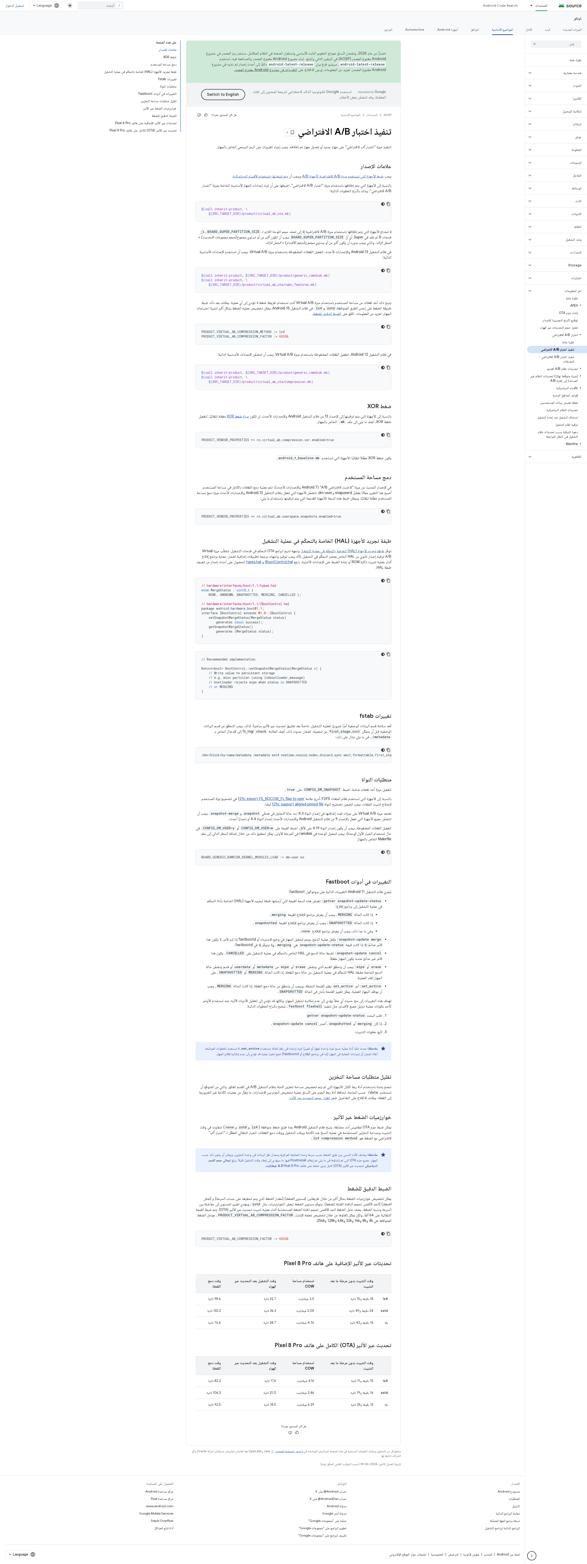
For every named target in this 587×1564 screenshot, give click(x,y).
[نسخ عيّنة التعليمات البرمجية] (388, 204)
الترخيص (453, 1554)
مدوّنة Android (336, 1506)
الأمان (529, 29)
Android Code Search (500, 5)
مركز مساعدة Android (159, 1491)
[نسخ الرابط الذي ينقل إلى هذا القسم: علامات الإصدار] (356, 166)
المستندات (541, 5)
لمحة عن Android (508, 1554)
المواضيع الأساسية (502, 29)
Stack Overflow (162, 1521)
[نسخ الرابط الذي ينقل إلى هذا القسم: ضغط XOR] (362, 406)
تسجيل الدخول (15, 5)
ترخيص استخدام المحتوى (289, 1451)
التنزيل (516, 1506)
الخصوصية (437, 1554)
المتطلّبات (514, 1499)
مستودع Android (509, 1491)
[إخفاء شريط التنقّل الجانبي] (531, 1555)
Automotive (414, 29)
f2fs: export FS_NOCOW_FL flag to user (271, 799)
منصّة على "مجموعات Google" (327, 1521)
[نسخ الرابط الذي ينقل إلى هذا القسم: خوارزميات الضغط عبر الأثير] (329, 1117)
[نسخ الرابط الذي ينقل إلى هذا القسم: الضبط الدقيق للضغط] (342, 1189)
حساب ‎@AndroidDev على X (328, 1499)
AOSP (387, 115)
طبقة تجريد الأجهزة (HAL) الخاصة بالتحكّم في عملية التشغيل (342, 551)
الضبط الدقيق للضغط (327, 313)
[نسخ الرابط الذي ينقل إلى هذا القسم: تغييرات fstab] (355, 716)
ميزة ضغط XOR (238, 416)
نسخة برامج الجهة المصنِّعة (505, 1521)
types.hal (253, 562)
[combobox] (101, 5)
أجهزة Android (447, 29)
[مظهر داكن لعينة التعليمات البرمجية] (383, 204)
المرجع (388, 29)
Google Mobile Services (156, 1513)
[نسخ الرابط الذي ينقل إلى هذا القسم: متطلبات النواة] (357, 780)
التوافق (475, 29)
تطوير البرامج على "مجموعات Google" (322, 1528)
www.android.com (159, 1506)
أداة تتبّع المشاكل (163, 1528)
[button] (560, 72)
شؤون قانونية (471, 1554)
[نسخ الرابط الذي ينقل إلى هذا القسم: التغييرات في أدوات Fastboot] (321, 882)
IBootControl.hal (279, 562)
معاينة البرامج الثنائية (508, 1513)
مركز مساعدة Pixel (162, 1499)
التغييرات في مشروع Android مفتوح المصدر (265, 70)
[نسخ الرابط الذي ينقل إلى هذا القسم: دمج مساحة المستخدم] (340, 477)
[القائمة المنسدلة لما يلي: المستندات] (529, 5)
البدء (547, 29)
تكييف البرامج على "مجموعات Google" (322, 1535)
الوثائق (577, 18)
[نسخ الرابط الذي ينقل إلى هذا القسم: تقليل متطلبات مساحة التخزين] (324, 1077)
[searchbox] (556, 44)
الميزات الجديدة (572, 29)
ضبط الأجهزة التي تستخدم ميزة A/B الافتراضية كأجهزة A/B (343, 176)
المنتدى (488, 1554)
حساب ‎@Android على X (330, 1491)
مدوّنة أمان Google (334, 1513)
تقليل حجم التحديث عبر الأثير (309, 1098)
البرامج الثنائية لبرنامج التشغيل (502, 1528)
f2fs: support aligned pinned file (298, 804)
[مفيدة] (205, 115)
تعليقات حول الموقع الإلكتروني (407, 1554)
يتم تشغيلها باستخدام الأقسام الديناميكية (260, 176)
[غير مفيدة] (199, 115)
